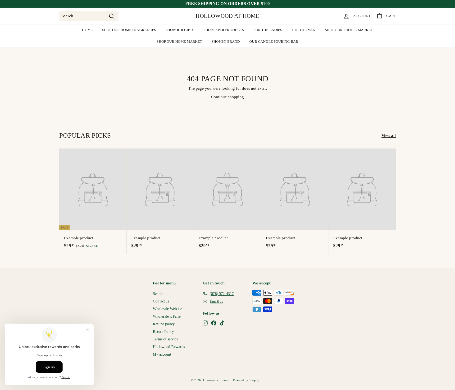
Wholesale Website (167, 309)
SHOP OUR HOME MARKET (179, 41)
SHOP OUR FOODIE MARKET (349, 30)
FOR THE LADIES (268, 30)
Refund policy (164, 324)
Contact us (161, 301)
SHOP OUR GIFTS (180, 30)
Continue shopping (227, 97)
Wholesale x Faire (167, 316)
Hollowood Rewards (169, 347)
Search (158, 294)
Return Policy (163, 332)
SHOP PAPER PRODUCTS (224, 30)
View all (389, 135)
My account (162, 354)
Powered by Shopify (246, 380)
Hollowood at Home (227, 16)
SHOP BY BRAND (225, 41)
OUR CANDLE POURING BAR (273, 41)
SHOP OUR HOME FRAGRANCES (129, 30)
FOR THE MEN (304, 30)
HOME (87, 30)
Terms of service (165, 339)
